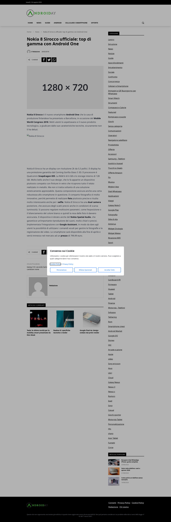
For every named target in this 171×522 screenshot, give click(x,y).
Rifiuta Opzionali (85, 270)
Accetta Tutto (109, 270)
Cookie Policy (55, 264)
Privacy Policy (67, 264)
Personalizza (61, 270)
